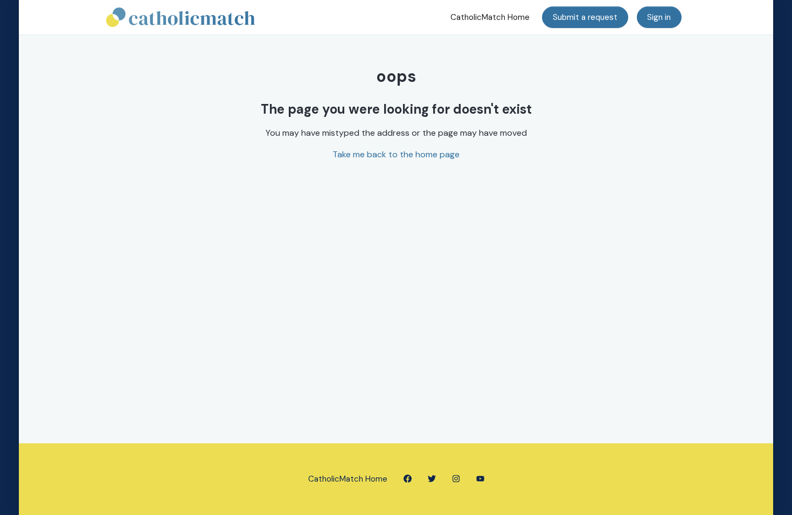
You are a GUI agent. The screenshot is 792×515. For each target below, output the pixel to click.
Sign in (659, 17)
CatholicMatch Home (490, 17)
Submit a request (585, 17)
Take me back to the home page (396, 154)
